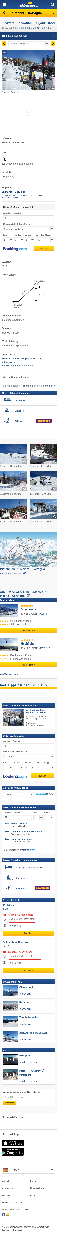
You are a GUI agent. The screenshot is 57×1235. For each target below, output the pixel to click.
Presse (6, 1195)
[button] (15, 249)
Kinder (17, 235)
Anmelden (9, 1103)
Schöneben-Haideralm (17, 942)
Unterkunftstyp (43, 235)
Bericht (27, 933)
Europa (5, 195)
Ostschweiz (25, 195)
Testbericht (27, 630)
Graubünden (38, 195)
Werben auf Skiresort (14, 1202)
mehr (26, 377)
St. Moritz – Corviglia (25, 13)
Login (33, 1195)
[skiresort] (28, 4)
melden (49, 386)
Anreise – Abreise (12, 213)
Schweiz (14, 195)
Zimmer (29, 235)
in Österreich (43, 613)
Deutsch (14, 1170)
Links (33, 1181)
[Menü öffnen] (4, 4)
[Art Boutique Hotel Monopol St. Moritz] (9, 717)
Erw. (5, 235)
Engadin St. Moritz (10, 197)
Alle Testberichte (8, 674)
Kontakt (6, 1181)
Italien (6, 909)
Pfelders (8, 905)
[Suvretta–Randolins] (13, 454)
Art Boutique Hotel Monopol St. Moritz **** (38, 711)
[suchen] (52, 4)
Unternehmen (37, 1188)
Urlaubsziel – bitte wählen (16, 224)
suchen (43, 248)
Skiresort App (10, 1134)
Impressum (8, 1188)
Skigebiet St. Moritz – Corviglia (34, 27)
